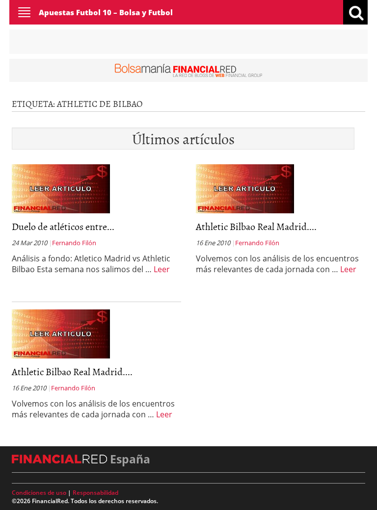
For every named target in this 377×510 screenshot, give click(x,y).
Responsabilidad (95, 492)
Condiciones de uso (39, 492)
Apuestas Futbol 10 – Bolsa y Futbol (106, 12)
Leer (162, 269)
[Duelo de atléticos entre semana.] (61, 187)
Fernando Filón (74, 242)
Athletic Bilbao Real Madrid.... (256, 226)
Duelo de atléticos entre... (63, 226)
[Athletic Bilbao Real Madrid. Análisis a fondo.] (245, 187)
